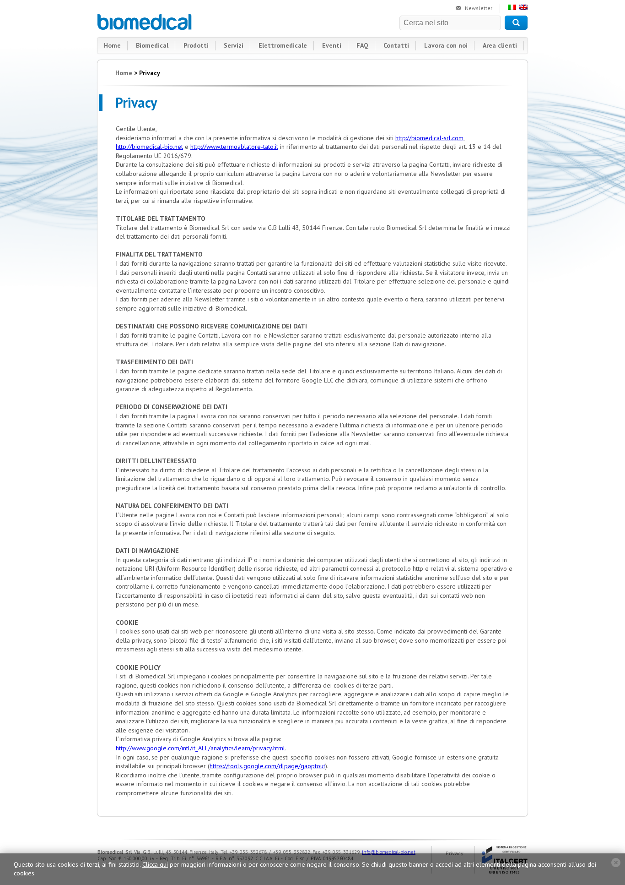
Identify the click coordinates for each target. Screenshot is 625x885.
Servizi (233, 45)
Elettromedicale (283, 45)
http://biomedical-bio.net (149, 146)
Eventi (331, 45)
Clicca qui (155, 864)
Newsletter (478, 8)
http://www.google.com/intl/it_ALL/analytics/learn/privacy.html (200, 748)
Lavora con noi (446, 45)
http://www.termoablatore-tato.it (234, 146)
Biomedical (145, 22)
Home (112, 45)
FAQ (362, 45)
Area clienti (500, 45)
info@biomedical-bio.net (388, 852)
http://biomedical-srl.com (429, 138)
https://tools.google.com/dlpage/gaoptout (267, 766)
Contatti (396, 45)
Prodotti (196, 45)
